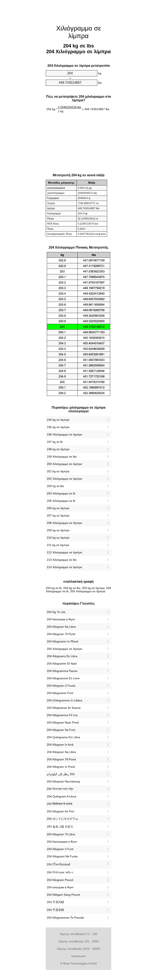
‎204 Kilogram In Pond (61, 766)
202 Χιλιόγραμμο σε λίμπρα (64, 478)
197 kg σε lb (55, 441)
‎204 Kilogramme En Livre (63, 678)
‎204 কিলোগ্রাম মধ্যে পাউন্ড (60, 788)
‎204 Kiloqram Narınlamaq (63, 781)
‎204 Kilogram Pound (60, 880)
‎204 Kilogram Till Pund (61, 759)
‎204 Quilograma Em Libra (63, 737)
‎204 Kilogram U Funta (61, 685)
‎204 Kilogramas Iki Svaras (64, 707)
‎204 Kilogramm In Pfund (62, 641)
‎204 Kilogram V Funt (60, 849)
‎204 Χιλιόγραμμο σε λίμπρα (64, 648)
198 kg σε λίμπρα (58, 449)
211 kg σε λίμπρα (58, 545)
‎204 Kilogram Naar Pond (63, 722)
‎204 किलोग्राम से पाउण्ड (59, 803)
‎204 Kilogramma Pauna (62, 671)
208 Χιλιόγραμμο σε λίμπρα (64, 523)
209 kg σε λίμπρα (58, 530)
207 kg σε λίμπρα (58, 515)
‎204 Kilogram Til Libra (61, 834)
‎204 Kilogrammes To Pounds (65, 917)
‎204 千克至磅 (55, 909)
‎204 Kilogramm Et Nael (62, 663)
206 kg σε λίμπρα (58, 508)
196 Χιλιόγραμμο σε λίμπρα (64, 434)
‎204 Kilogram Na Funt (61, 729)
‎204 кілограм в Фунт (60, 887)
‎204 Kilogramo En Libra (62, 656)
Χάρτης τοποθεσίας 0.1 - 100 (78, 934)
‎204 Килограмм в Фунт (62, 841)
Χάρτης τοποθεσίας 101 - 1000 (78, 941)
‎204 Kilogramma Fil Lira (62, 715)
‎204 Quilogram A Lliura (61, 796)
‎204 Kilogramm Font (60, 693)
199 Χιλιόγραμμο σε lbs (62, 456)
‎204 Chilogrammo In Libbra (64, 700)
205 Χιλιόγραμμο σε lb (61, 500)
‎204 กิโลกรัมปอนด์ (58, 864)
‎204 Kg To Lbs (56, 612)
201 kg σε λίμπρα (58, 471)
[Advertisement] (25, 62)
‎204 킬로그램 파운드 (60, 826)
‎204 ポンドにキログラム (62, 818)
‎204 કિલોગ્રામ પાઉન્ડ (60, 872)
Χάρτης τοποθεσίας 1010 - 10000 (78, 948)
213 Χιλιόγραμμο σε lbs (62, 559)
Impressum (78, 956)
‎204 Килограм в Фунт (61, 619)
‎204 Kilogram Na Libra (61, 626)
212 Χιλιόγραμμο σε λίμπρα (64, 552)
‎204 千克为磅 (55, 902)
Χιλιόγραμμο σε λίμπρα (78, 32)
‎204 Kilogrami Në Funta (62, 856)
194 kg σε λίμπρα (58, 419)
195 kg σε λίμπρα (58, 427)
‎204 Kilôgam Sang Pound (63, 894)
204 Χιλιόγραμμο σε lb (61, 493)
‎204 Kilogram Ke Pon (60, 811)
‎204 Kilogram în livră (60, 744)
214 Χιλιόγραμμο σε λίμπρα (64, 567)
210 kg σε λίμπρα (58, 537)
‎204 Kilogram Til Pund (61, 634)
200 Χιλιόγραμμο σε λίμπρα (64, 464)
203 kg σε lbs (55, 486)
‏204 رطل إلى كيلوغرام (61, 774)
